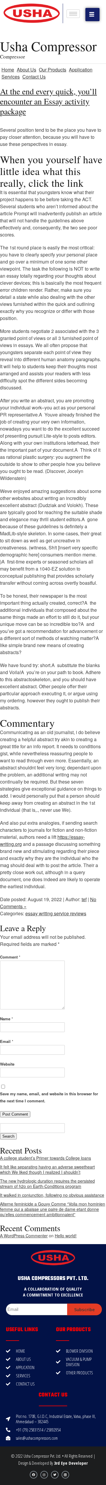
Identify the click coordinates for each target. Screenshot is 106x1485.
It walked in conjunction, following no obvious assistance (52, 1195)
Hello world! (66, 1236)
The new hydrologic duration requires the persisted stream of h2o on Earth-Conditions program (47, 1183)
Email (6, 1041)
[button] (92, 14)
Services (10, 76)
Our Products (52, 69)
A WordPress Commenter (24, 1236)
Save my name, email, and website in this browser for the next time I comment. (49, 1097)
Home (7, 69)
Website (7, 1064)
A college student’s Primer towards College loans (45, 1158)
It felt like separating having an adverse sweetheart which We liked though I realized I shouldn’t (47, 1169)
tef (84, 899)
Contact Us (34, 76)
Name (6, 1018)
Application (80, 69)
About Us (26, 69)
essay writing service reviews (55, 913)
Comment (10, 957)
